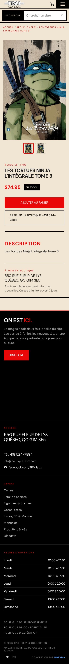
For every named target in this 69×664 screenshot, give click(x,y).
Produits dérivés (15, 529)
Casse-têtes (13, 510)
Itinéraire (16, 355)
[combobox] (41, 15)
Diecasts (10, 536)
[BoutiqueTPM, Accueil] (14, 4)
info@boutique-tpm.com (20, 461)
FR (7, 657)
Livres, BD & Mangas (18, 516)
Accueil (8, 27)
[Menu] (62, 4)
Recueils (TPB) (26, 27)
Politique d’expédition (20, 632)
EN (14, 657)
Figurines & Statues (18, 503)
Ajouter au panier (34, 202)
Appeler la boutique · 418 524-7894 (33, 217)
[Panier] (52, 4)
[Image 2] (40, 148)
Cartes (8, 490)
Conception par (48, 657)
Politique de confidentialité (25, 627)
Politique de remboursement (25, 622)
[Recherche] (62, 15)
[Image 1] (28, 148)
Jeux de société (15, 497)
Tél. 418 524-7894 (18, 454)
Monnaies (11, 523)
